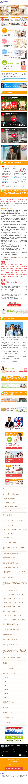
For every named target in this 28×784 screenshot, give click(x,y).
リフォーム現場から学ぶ (10, 590)
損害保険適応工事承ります (10, 563)
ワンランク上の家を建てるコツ (12, 657)
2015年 (6, 678)
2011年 (6, 693)
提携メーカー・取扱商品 (10, 639)
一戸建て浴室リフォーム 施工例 (13, 602)
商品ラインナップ (8, 525)
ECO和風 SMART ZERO (11, 506)
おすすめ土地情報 (8, 577)
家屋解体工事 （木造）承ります (13, 567)
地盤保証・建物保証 (9, 498)
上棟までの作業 (7, 515)
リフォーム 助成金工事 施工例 (13, 594)
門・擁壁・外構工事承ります (11, 629)
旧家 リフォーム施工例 (10, 611)
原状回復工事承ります (9, 558)
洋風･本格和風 (8, 537)
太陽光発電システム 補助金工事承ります (14, 548)
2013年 (6, 685)
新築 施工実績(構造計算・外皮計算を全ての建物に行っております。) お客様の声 (14, 651)
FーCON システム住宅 (9, 542)
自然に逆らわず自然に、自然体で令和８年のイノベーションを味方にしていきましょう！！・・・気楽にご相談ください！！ (14, 178)
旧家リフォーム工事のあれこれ (13, 615)
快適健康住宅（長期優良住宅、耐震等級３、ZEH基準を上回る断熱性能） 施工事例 (15, 584)
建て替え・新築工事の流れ (10, 645)
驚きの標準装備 (7, 634)
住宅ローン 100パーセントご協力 (13, 520)
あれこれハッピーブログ (10, 673)
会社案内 (5, 663)
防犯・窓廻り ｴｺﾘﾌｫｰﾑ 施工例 (13, 598)
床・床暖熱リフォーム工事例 (12, 606)
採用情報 (5, 707)
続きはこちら (4, 363)
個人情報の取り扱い (8, 717)
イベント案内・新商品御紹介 (11, 494)
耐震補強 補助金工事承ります (13, 553)
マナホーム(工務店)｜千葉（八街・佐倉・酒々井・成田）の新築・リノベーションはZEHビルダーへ (14, 776)
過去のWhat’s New (8, 712)
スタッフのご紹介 (8, 668)
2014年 (6, 682)
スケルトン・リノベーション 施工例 (14, 619)
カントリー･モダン (9, 534)
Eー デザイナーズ (9, 510)
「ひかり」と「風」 (9, 502)
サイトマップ (6, 723)
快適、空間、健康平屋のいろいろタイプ (15, 530)
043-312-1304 (14, 762)
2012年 (6, 689)
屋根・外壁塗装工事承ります (11, 624)
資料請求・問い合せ (8, 702)
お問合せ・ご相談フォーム (14, 768)
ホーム (5, 489)
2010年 (6, 697)
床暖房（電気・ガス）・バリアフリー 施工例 (15, 572)
